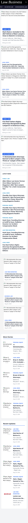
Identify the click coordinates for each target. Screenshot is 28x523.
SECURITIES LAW (9, 7)
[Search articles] (26, 2)
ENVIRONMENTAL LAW (21, 7)
